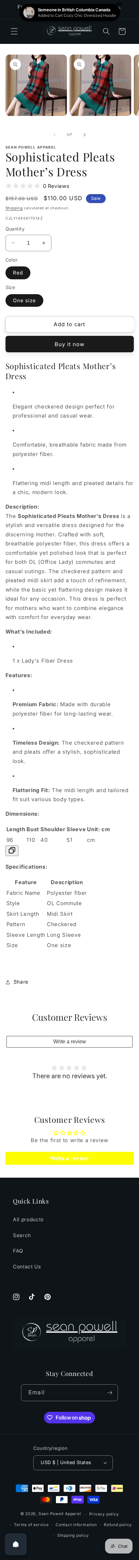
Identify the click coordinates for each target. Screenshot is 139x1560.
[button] (14, 31)
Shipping (14, 208)
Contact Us (27, 1267)
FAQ (18, 1251)
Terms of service (31, 1524)
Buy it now (70, 344)
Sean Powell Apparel (59, 1514)
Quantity (15, 229)
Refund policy (118, 1524)
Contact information (76, 1524)
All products (28, 1219)
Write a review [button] (69, 1158)
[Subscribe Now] (109, 1392)
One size (24, 300)
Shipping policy (73, 1535)
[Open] (16, 1544)
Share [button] (21, 982)
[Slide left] (55, 135)
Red (18, 273)
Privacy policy (104, 1514)
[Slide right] (84, 135)
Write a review (69, 1041)
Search (22, 1235)
